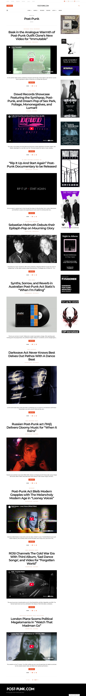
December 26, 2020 (28, 501)
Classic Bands (30, 159)
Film (40, 159)
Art (22, 159)
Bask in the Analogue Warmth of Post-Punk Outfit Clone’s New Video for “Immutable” (31, 35)
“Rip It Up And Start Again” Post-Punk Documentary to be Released (32, 164)
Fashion (23, 1)
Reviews (18, 1)
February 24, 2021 (28, 231)
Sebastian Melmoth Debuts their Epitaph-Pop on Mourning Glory (32, 226)
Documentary (36, 159)
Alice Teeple (35, 169)
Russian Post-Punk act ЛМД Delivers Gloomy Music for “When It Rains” (32, 427)
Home (7, 1)
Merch (33, 1)
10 (32, 679)
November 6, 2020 (28, 566)
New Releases (35, 221)
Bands (12, 1)
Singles (36, 420)
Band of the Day (23, 615)
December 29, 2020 (28, 293)
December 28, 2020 (28, 362)
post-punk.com (36, 293)
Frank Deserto (35, 42)
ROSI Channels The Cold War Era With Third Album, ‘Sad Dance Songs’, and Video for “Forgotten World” (32, 558)
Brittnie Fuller (36, 231)
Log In (28, 1)
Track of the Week (40, 615)
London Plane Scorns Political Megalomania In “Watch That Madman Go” (32, 622)
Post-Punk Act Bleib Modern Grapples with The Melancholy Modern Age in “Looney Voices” (31, 494)
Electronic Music (28, 221)
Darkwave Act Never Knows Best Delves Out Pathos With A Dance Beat (31, 356)
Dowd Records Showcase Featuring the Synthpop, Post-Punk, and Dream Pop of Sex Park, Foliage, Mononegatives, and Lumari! (31, 101)
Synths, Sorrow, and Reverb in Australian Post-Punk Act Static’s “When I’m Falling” (32, 286)
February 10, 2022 (28, 169)
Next (35, 679)
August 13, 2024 (28, 42)
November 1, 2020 (28, 628)
